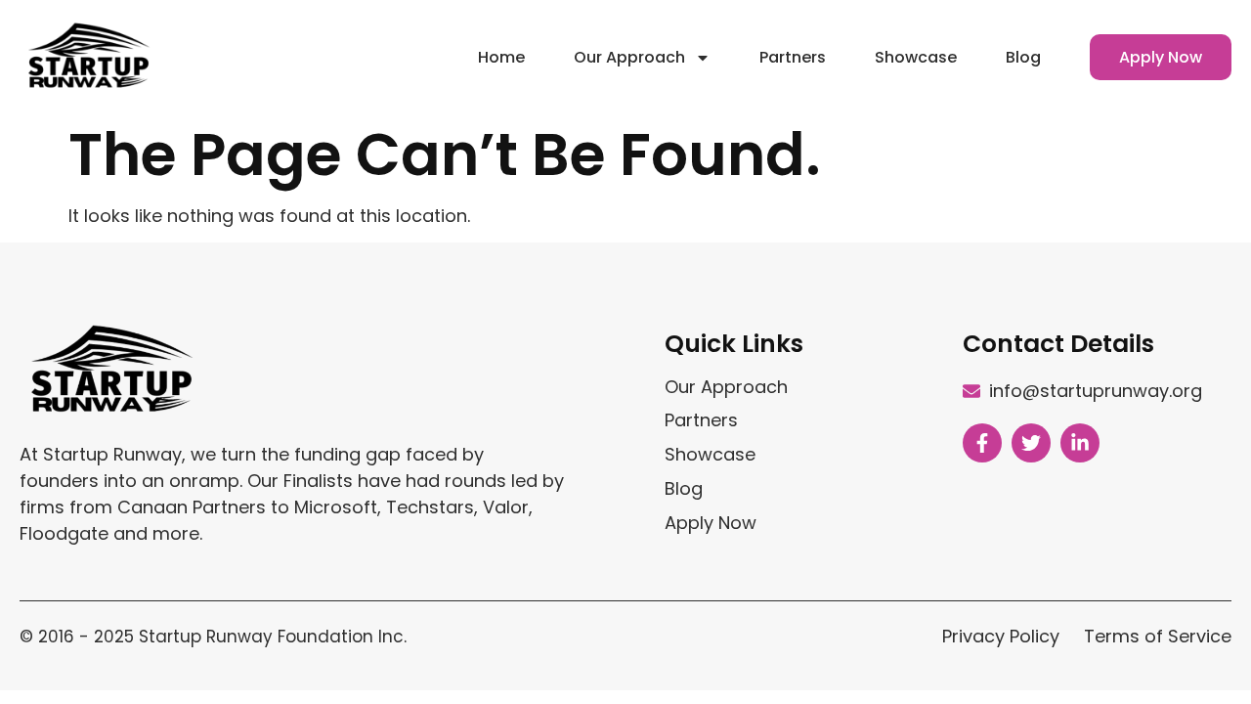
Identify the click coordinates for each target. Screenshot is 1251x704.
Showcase (916, 57)
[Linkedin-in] (1080, 442)
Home (501, 57)
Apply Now (1160, 57)
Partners (792, 57)
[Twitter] (1031, 442)
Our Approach (629, 57)
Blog (1023, 57)
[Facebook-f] (982, 442)
